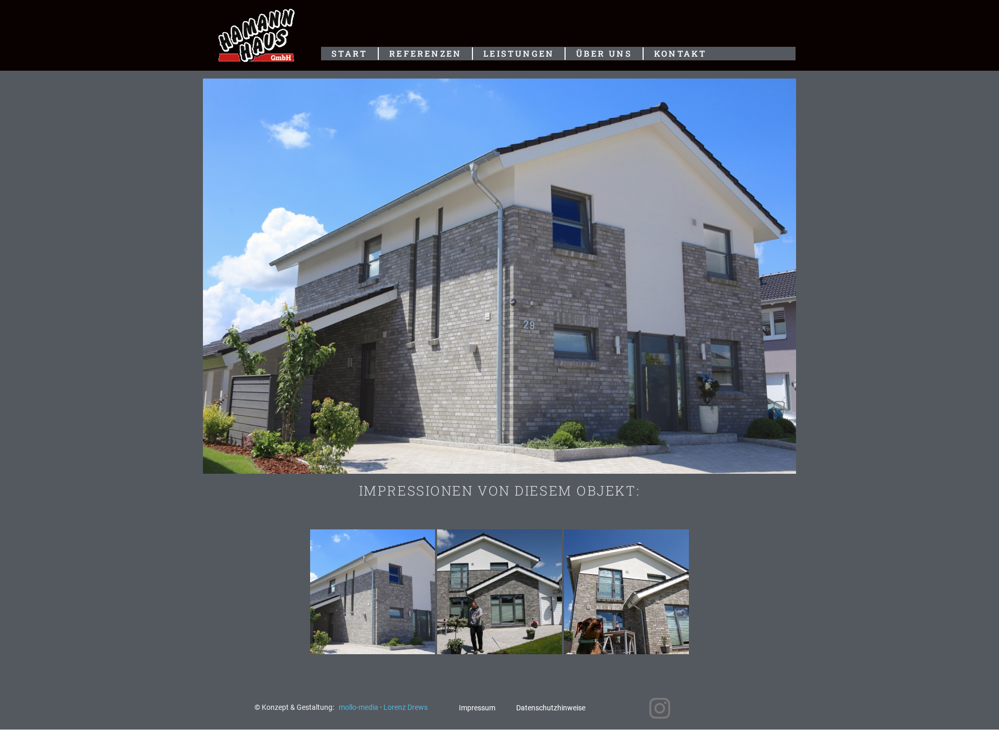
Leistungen (518, 53)
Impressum (477, 708)
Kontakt (680, 53)
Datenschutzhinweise (550, 708)
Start (349, 53)
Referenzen (425, 53)
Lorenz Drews (405, 707)
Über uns (604, 53)
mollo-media (359, 707)
